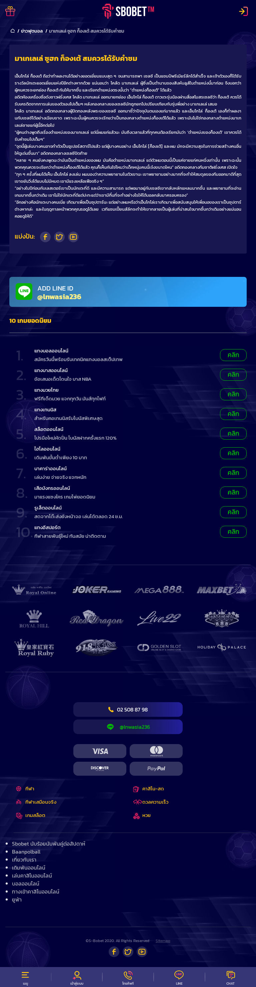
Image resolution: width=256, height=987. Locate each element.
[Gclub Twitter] (128, 951)
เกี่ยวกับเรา (24, 860)
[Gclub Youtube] (142, 951)
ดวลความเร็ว (155, 802)
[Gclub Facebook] (114, 951)
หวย (146, 815)
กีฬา (29, 788)
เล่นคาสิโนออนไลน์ (32, 876)
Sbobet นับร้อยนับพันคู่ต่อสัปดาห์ (48, 844)
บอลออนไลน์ (25, 884)
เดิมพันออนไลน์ (28, 868)
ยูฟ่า (17, 899)
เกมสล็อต (35, 815)
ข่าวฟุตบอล (32, 31)
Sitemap (163, 941)
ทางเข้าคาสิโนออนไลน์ (35, 891)
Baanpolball (26, 852)
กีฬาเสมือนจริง (40, 802)
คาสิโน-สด (153, 788)
